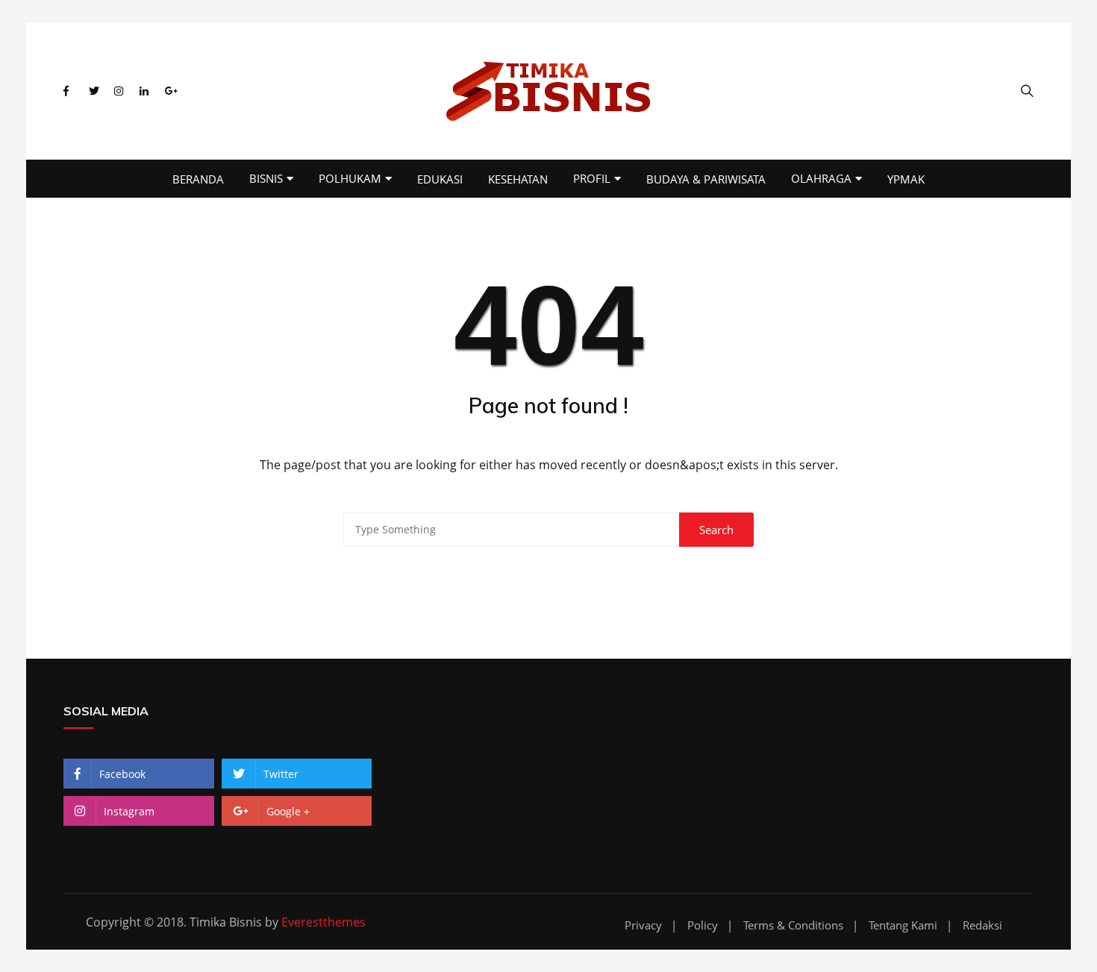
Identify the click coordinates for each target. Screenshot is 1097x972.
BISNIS (266, 178)
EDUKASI (440, 179)
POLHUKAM (350, 178)
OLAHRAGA (821, 178)
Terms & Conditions (793, 925)
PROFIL (591, 178)
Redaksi (982, 925)
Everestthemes (323, 922)
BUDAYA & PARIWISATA (706, 179)
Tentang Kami (903, 925)
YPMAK (906, 179)
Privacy (643, 925)
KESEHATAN (518, 179)
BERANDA (198, 179)
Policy (702, 925)
